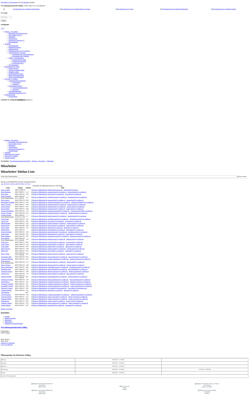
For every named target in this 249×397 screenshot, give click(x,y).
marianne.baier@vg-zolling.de (77, 192)
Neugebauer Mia (6, 257)
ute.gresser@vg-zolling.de (73, 221)
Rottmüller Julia (6, 269)
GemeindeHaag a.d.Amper (207, 386)
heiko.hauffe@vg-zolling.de (74, 225)
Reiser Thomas (5, 265)
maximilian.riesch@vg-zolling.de (79, 267)
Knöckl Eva (4, 242)
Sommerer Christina (7, 284)
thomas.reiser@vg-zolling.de (75, 265)
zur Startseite (25, 2)
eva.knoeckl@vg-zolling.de (74, 242)
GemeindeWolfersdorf (42, 392)
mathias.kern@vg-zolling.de (75, 239)
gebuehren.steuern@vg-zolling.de (80, 219)
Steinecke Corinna (6, 288)
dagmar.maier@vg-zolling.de (76, 249)
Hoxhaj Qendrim (6, 232)
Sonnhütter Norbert (7, 286)
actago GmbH (5, 190)
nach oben (9, 309)
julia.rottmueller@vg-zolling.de (77, 269)
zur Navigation (13, 2)
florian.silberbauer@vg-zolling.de (80, 279)
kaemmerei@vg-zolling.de (73, 305)
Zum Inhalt (4, 2)
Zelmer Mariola (6, 305)
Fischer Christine (6, 213)
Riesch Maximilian (7, 267)
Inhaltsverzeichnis (10, 318)
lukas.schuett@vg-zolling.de (75, 273)
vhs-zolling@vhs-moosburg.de (77, 288)
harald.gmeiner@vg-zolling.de (77, 216)
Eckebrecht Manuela (7, 211)
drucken (3, 309)
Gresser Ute (4, 221)
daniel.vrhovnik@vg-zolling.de (77, 297)
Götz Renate (5, 219)
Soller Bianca (5, 282)
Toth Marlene (5, 292)
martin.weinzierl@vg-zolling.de (78, 299)
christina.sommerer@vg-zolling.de (80, 284)
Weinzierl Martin (6, 299)
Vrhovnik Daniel (6, 297)
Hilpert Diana (5, 230)
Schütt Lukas (5, 273)
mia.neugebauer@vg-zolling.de (78, 257)
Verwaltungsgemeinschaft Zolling (14, 327)
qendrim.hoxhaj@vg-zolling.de (77, 232)
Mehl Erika (4, 251)
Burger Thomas (6, 204)
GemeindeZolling (207, 392)
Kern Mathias (5, 238)
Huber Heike (5, 234)
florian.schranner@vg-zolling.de (79, 271)
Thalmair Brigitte (6, 290)
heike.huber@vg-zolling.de (74, 234)
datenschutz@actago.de (71, 190)
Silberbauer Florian (7, 279)
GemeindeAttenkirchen (42, 386)
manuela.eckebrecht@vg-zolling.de (81, 211)
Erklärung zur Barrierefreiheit (14, 323)
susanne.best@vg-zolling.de (74, 200)
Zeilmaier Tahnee (6, 303)
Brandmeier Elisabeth (7, 202)
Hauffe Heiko (5, 225)
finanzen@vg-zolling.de (71, 228)
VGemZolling (124, 388)
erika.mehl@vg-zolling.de (73, 251)
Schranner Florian (6, 271)
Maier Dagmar (5, 249)
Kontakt (7, 316)
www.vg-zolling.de (7, 345)
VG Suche (4, 13)
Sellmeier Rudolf (6, 276)
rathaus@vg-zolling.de (8, 343)
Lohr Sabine (5, 246)
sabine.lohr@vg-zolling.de (73, 246)
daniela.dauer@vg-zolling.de (75, 207)
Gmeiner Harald (6, 215)
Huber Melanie (5, 236)
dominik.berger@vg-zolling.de (77, 197)
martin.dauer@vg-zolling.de (74, 209)
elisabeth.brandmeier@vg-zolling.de (82, 202)
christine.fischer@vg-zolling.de (77, 213)
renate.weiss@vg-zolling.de (74, 301)
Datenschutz (8, 322)
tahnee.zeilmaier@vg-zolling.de (78, 303)
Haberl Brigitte (5, 223)
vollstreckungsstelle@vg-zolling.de (81, 294)
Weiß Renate (5, 301)
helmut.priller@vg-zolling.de (75, 262)
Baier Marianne (6, 192)
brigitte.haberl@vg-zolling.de (76, 223)
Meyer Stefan (5, 254)
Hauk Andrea (5, 228)
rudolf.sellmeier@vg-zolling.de (77, 276)
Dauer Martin (5, 209)
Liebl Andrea (5, 244)
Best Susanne (5, 200)
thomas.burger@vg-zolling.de (76, 204)
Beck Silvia (4, 194)
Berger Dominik (6, 196)
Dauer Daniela (5, 207)
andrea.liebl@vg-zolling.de (74, 244)
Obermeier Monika (7, 259)
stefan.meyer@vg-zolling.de (75, 254)
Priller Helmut (5, 261)
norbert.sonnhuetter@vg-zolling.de (81, 286)
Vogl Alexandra (6, 294)
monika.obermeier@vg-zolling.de (80, 259)
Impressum (8, 320)
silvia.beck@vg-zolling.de (73, 194)
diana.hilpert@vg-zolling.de (74, 230)
